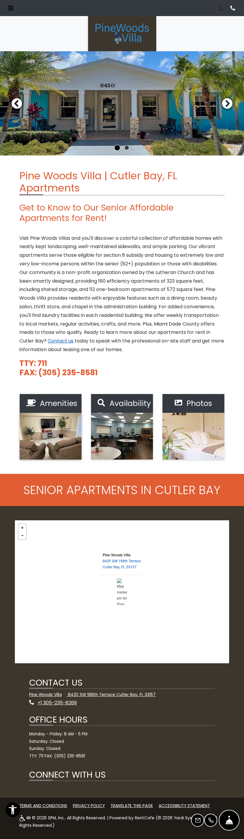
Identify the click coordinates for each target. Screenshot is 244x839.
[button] (222, 8)
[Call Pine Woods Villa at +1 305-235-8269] (233, 8)
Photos (198, 403)
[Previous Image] (16, 103)
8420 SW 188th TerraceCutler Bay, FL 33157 (122, 563)
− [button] (22, 535)
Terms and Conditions (43, 806)
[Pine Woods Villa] (122, 591)
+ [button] (22, 528)
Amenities (57, 403)
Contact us (60, 340)
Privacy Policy (89, 806)
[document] (122, 591)
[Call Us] (210, 820)
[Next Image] (227, 103)
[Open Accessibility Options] (12, 811)
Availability (129, 403)
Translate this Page (131, 806)
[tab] (117, 148)
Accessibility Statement (184, 806)
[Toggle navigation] (11, 8)
